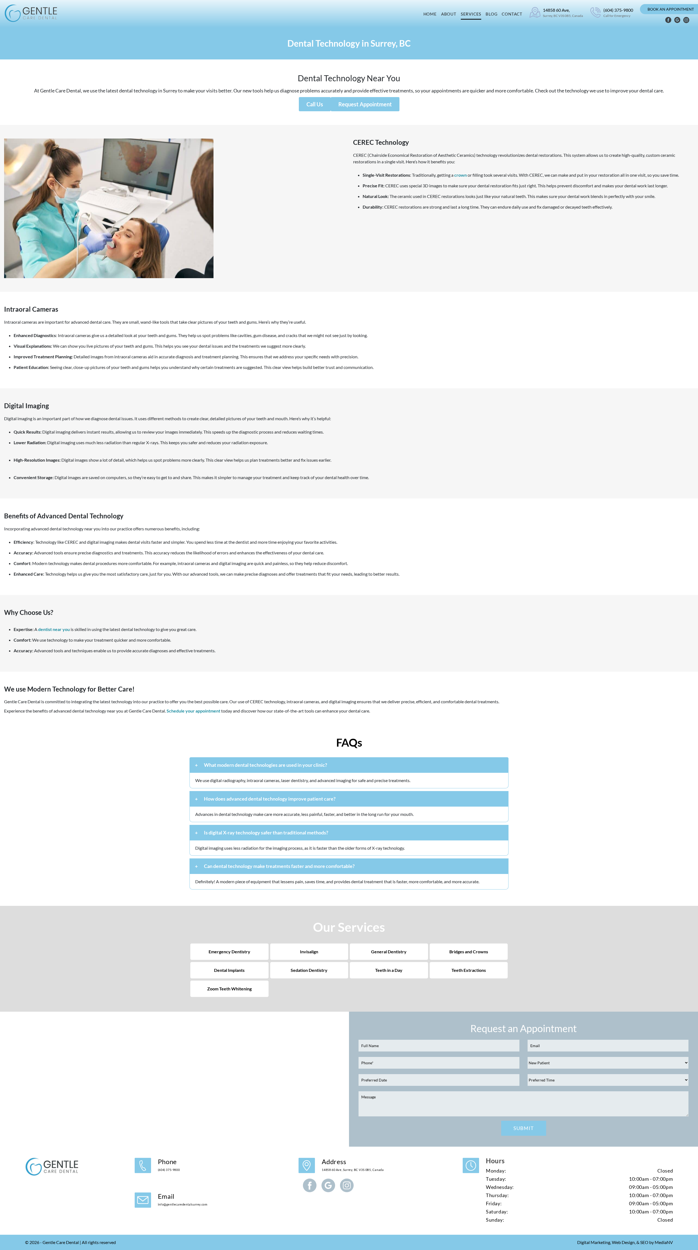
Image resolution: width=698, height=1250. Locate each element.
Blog (491, 13)
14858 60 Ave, (563, 12)
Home (430, 13)
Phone (169, 1164)
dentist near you (54, 629)
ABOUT (448, 13)
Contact (512, 13)
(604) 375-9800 (618, 12)
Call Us (314, 104)
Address (353, 1164)
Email (182, 1199)
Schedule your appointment (193, 710)
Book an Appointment (671, 9)
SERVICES (471, 13)
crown (460, 175)
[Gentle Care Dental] (31, 13)
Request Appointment (365, 104)
